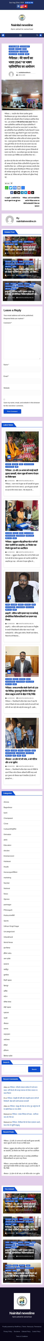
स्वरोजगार (7, 1039)
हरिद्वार (6, 1045)
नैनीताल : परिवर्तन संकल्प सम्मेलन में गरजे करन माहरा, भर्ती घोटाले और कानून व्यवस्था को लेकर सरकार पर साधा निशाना (21, 1090)
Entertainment (25, 46)
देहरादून (6, 985)
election (7, 850)
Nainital (11, 49)
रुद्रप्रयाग (7, 1034)
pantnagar (7, 904)
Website (7, 388)
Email (6, 376)
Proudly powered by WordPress (11, 1326)
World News (12, 54)
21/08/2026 (11, 480)
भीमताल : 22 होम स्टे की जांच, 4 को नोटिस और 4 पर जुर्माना (22, 1173)
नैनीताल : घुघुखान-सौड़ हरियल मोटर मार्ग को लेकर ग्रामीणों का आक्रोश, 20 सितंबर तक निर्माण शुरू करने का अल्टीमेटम (21, 272)
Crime (7, 283)
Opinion (7, 899)
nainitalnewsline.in (24, 72)
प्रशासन (27, 54)
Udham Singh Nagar (11, 926)
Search (6, 1062)
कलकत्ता (6, 964)
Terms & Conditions (22, 1336)
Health (6, 867)
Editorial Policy (26, 1331)
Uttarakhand (24, 51)
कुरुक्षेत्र (6, 975)
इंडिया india (21, 54)
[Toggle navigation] (20, 35)
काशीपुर (6, 969)
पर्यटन (14, 755)
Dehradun (7, 834)
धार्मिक (16, 244)
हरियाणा (6, 1050)
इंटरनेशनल (7, 948)
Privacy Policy (8, 1331)
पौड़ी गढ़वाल (7, 1007)
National (18, 49)
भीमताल (23, 755)
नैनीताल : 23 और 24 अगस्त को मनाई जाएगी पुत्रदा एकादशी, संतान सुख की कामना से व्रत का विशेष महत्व (20, 249)
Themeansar (37, 1326)
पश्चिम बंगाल (7, 1002)
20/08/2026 (11, 766)
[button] (37, 35)
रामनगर (6, 1029)
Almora (6, 802)
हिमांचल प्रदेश (8, 1056)
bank (5, 813)
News (24, 49)
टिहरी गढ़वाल (8, 980)
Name (6, 365)
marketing (7, 877)
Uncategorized (13, 51)
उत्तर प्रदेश (7, 958)
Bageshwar (8, 807)
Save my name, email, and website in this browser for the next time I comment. (22, 404)
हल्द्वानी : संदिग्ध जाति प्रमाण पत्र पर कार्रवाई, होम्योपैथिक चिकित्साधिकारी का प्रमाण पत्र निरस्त (20, 294)
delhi (5, 840)
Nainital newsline (22, 25)
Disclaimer (17, 1331)
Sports (6, 921)
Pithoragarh (8, 910)
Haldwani (8, 261)
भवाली (5, 1018)
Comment (8, 323)
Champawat (8, 818)
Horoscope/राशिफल (10, 872)
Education (7, 845)
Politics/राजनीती (28, 261)
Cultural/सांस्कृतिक (14, 46)
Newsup (29, 1326)
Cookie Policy (36, 1331)
